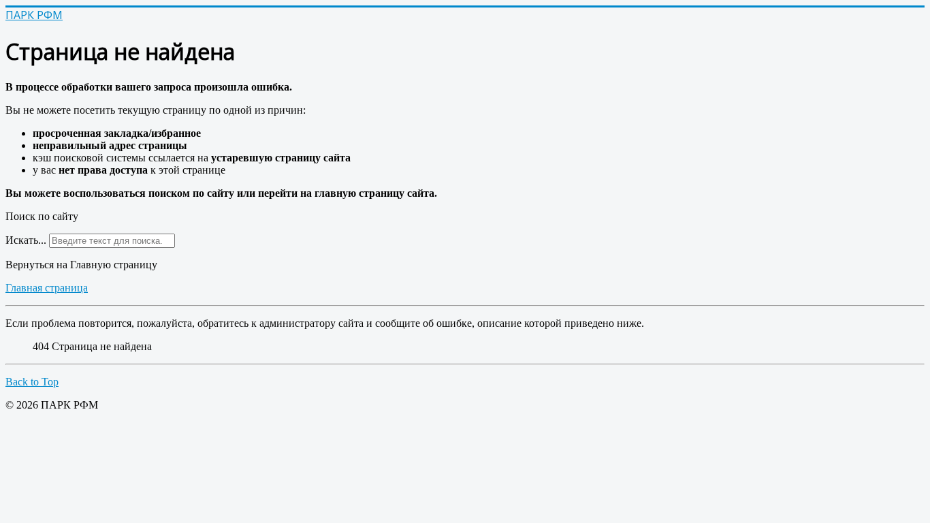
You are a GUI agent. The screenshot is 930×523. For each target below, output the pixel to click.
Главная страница (46, 288)
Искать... (25, 240)
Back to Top (32, 381)
